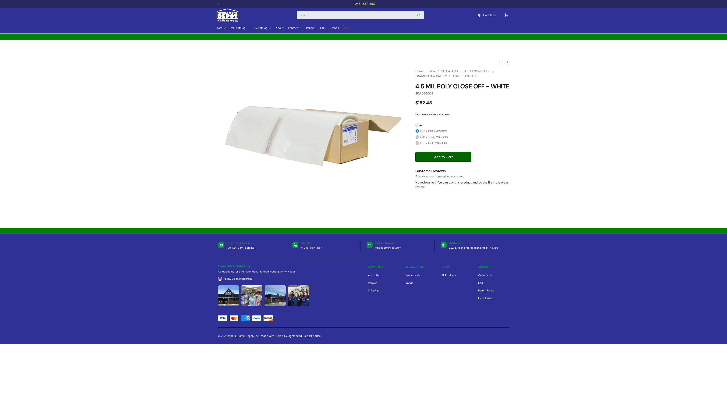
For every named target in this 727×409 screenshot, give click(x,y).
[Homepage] (231, 15)
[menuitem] (502, 62)
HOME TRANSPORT (465, 76)
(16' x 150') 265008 (433, 143)
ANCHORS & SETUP (477, 71)
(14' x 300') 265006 (434, 137)
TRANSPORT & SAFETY (431, 76)
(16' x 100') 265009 (433, 131)
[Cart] (506, 15)
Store (432, 71)
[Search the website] (419, 15)
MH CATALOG (450, 71)
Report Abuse (312, 336)
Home (419, 71)
